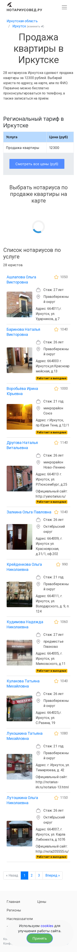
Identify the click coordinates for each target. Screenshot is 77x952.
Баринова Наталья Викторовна (23, 332)
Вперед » (52, 875)
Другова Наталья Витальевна (22, 445)
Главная (13, 901)
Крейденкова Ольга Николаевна (24, 567)
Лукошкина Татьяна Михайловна (25, 736)
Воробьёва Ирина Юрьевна (22, 391)
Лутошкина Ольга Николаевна (22, 800)
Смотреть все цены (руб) (36, 164)
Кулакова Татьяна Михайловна (23, 683)
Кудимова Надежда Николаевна (25, 624)
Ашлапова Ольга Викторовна (21, 279)
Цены (41, 901)
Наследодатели (20, 919)
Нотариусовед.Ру (24, 10)
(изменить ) (35, 26)
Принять (40, 938)
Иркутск (19, 26)
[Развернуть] (64, 7)
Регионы (14, 910)
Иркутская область (22, 21)
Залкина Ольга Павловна (29, 512)
